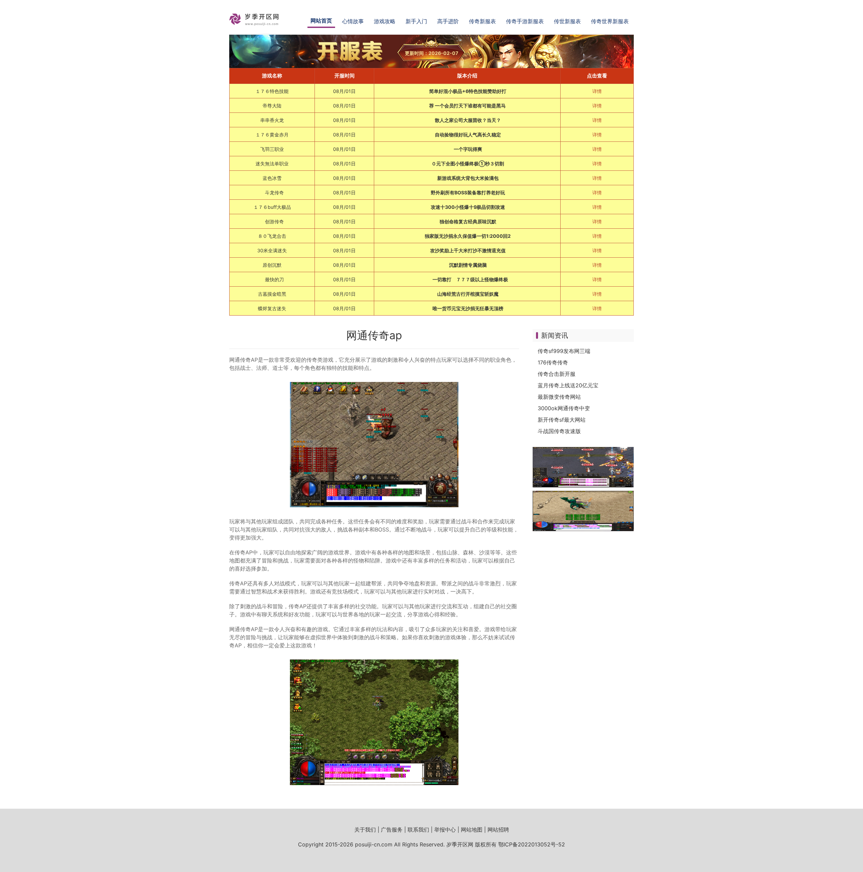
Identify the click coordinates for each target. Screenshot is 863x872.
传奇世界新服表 (610, 21)
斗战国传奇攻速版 (559, 431)
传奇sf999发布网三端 (564, 351)
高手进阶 (448, 21)
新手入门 (416, 21)
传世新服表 (567, 21)
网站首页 (321, 20)
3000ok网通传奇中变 (564, 408)
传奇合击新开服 (556, 373)
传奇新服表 (482, 21)
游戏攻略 (384, 21)
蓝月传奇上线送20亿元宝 (568, 385)
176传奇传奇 (553, 362)
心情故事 (353, 21)
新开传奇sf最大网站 (562, 419)
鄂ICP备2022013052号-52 (531, 844)
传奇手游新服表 (525, 21)
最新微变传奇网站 (559, 396)
